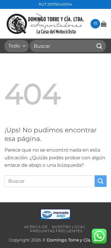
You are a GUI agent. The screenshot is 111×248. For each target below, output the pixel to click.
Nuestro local (69, 227)
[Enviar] (99, 46)
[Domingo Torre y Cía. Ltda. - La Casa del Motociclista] (45, 24)
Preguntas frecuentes (56, 231)
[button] (95, 24)
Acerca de (36, 227)
